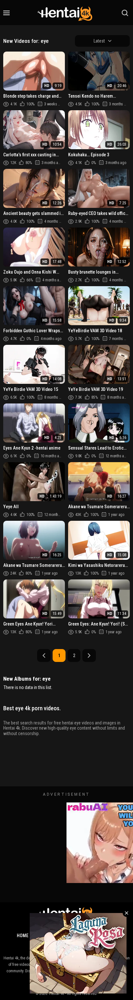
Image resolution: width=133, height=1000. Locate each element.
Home (22, 935)
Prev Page (44, 655)
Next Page (89, 655)
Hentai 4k (56, 993)
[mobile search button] (125, 13)
